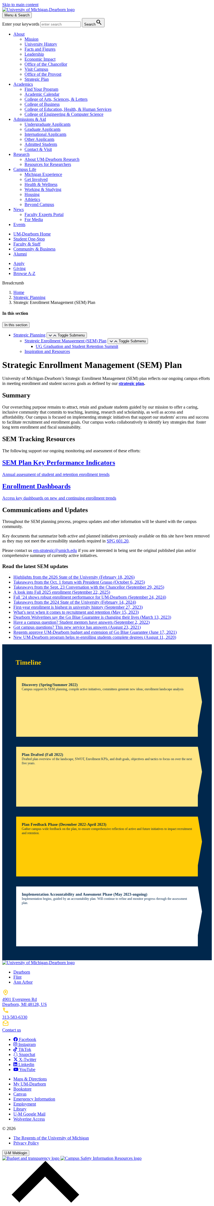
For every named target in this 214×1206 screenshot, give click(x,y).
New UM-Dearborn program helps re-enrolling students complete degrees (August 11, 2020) (94, 637)
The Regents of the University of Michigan (51, 1138)
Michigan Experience (43, 174)
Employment (24, 1104)
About (19, 34)
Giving (19, 268)
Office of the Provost (43, 74)
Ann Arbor (23, 982)
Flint (17, 977)
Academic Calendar (42, 94)
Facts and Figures (40, 49)
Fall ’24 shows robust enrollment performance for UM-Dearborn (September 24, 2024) (89, 597)
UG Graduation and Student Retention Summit (77, 346)
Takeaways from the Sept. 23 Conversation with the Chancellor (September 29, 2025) (88, 587)
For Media (34, 219)
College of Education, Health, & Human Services (68, 109)
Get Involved (36, 179)
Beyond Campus (39, 204)
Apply (19, 263)
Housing (32, 194)
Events (19, 224)
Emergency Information (34, 1099)
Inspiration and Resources (47, 351)
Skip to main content (20, 4)
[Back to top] (44, 1201)
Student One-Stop (29, 239)
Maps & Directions (30, 1079)
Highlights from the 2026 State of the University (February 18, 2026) (74, 577)
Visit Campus (36, 69)
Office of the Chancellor (46, 64)
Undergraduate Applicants (47, 124)
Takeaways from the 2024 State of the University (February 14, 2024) (74, 602)
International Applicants (45, 134)
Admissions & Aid (29, 119)
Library (19, 1109)
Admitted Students (41, 144)
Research (21, 154)
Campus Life (24, 169)
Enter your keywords (21, 24)
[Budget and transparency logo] (31, 1158)
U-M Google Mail (29, 1114)
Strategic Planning (29, 297)
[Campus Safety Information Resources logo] (101, 1158)
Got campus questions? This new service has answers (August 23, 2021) (77, 627)
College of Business (42, 104)
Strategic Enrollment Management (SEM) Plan (65, 340)
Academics (23, 84)
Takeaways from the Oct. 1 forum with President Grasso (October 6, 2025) (79, 582)
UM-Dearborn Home (32, 234)
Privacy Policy (26, 1143)
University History (41, 44)
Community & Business (34, 249)
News (18, 209)
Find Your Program (41, 89)
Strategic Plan (37, 79)
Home (18, 292)
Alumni (20, 254)
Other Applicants (39, 139)
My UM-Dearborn (29, 1084)
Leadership (34, 54)
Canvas (19, 1094)
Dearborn (21, 972)
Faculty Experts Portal (44, 214)
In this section (15, 325)
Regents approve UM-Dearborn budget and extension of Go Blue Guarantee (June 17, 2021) (95, 632)
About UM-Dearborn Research (52, 159)
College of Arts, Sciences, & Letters (56, 99)
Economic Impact (40, 59)
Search (93, 22)
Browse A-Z (24, 273)
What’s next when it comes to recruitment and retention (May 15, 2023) (76, 612)
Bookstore (22, 1089)
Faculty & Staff (26, 244)
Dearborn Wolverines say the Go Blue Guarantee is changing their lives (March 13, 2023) (92, 617)
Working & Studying (43, 189)
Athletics (32, 199)
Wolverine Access (29, 1119)
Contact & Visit (38, 149)
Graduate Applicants (42, 129)
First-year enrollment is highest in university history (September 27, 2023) (78, 607)
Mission (31, 39)
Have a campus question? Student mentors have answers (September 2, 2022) (81, 622)
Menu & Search (17, 15)
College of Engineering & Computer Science (64, 114)
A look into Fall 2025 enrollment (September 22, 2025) (61, 592)
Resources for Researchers (48, 164)
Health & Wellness (41, 184)
